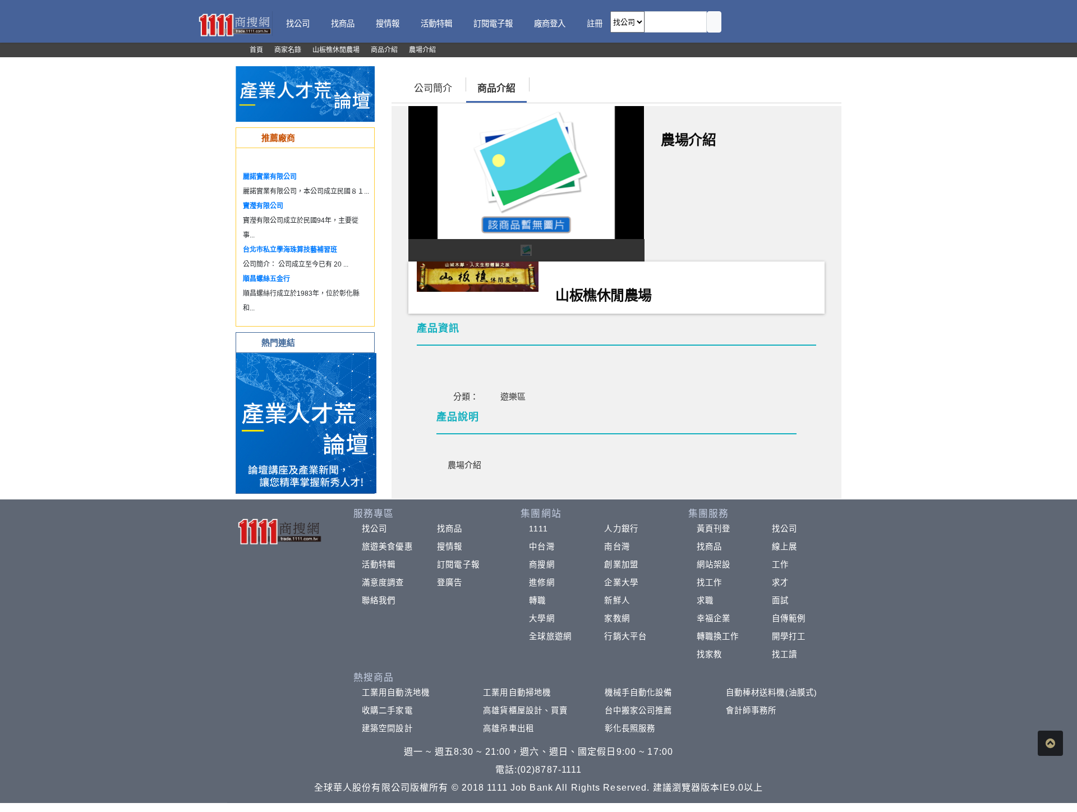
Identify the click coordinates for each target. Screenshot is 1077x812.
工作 (780, 564)
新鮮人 (616, 600)
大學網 (541, 618)
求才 (780, 582)
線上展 (784, 546)
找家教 (709, 654)
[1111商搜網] (234, 24)
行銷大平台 (625, 636)
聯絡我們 (378, 600)
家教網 (616, 618)
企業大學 (621, 582)
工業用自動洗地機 (396, 692)
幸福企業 (713, 618)
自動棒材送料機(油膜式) (771, 692)
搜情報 (449, 546)
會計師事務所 (751, 710)
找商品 (449, 528)
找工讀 (784, 654)
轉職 (537, 600)
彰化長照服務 (630, 728)
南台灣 (616, 546)
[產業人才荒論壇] (305, 93)
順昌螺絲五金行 (266, 279)
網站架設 (713, 564)
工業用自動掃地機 (517, 692)
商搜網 (541, 564)
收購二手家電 (387, 710)
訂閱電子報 (458, 564)
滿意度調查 (383, 582)
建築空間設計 (387, 728)
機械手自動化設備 (639, 692)
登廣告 (449, 582)
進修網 (541, 582)
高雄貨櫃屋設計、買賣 (525, 710)
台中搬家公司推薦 (639, 710)
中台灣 (541, 546)
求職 (705, 600)
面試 (780, 600)
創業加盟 (621, 564)
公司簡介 (433, 88)
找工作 (709, 582)
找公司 (374, 528)
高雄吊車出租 (508, 728)
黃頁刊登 (713, 528)
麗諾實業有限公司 (270, 177)
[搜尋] (714, 22)
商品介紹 (496, 88)
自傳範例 (789, 618)
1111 (538, 528)
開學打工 (789, 636)
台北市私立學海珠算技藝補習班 (290, 250)
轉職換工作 (718, 636)
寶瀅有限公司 (263, 206)
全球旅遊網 (550, 636)
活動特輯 (378, 564)
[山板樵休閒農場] (477, 276)
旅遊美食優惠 (387, 546)
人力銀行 (621, 528)
